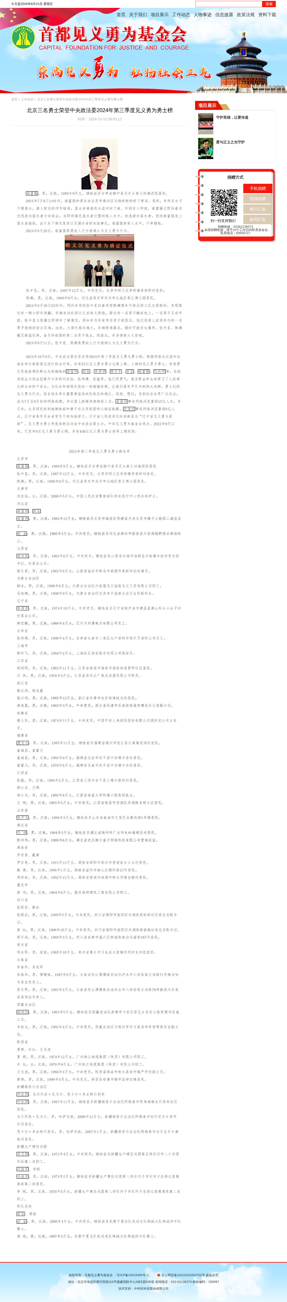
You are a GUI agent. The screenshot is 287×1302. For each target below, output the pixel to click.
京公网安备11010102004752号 (183, 1275)
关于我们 (138, 14)
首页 (121, 14)
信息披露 (224, 14)
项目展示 (160, 14)
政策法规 (246, 14)
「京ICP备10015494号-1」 (133, 1275)
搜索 (269, 4)
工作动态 (181, 14)
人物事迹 (203, 14)
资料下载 (267, 14)
